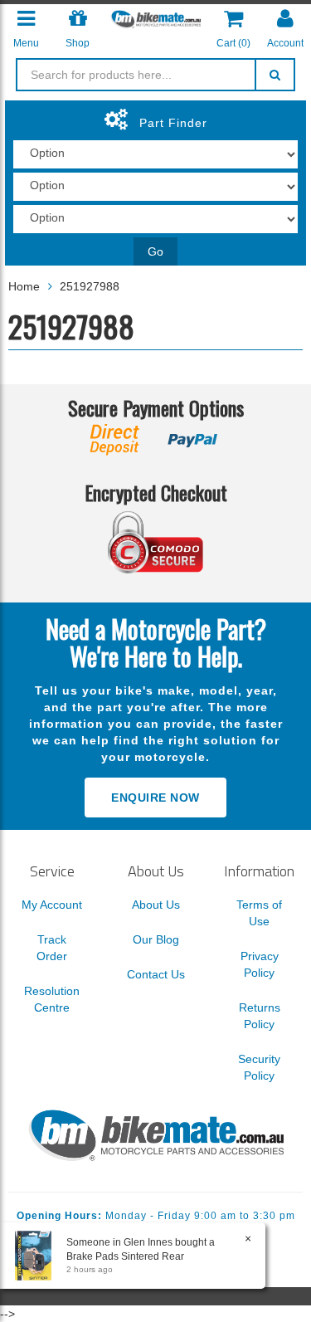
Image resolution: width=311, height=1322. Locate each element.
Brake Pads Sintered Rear (125, 1256)
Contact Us (156, 974)
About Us (156, 904)
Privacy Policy (260, 964)
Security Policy (259, 1067)
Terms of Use (259, 913)
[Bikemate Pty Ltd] (155, 18)
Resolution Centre (52, 999)
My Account (52, 904)
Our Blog (156, 939)
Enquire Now (155, 797)
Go (155, 251)
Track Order (51, 948)
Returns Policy (259, 1016)
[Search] (274, 74)
